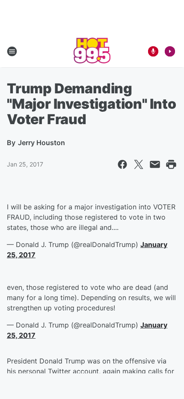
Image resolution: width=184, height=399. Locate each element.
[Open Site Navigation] (12, 51)
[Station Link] (92, 51)
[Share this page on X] (139, 164)
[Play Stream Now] (170, 51)
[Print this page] (171, 164)
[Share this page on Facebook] (122, 164)
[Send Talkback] (153, 51)
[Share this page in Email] (155, 164)
